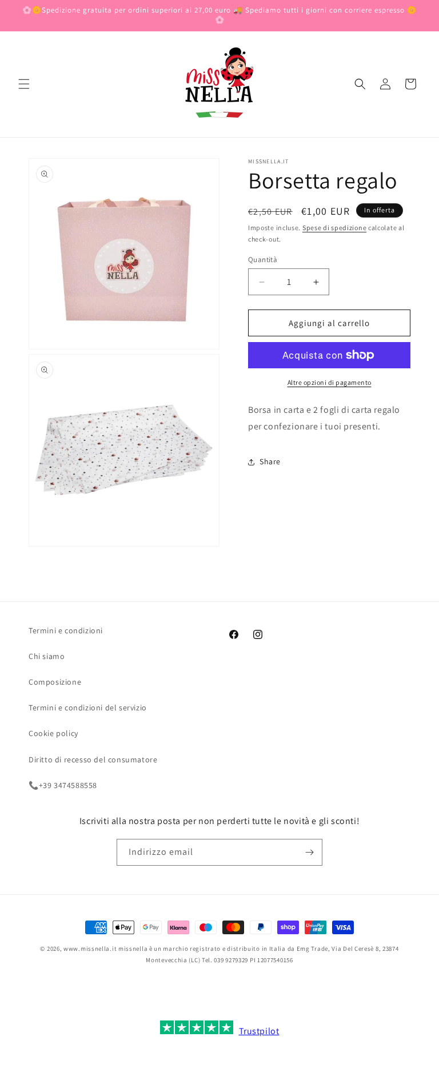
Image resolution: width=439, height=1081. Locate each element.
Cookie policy (53, 733)
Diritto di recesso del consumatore (93, 759)
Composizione (55, 682)
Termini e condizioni (66, 630)
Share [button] (270, 461)
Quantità (262, 259)
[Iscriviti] (309, 852)
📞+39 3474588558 (63, 785)
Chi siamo (47, 656)
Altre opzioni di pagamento (330, 382)
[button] (24, 84)
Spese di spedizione (334, 227)
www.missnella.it (90, 949)
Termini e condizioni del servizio (88, 707)
